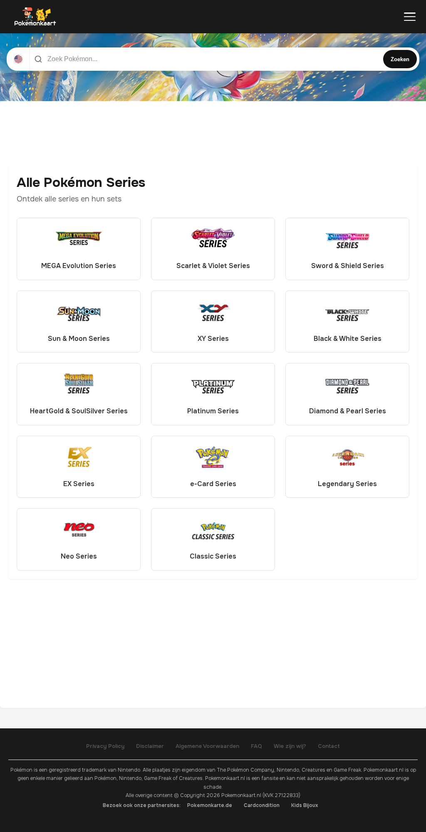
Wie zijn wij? (290, 746)
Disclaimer (150, 746)
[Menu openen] (410, 16)
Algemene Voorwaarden (207, 746)
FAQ (256, 746)
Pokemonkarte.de (209, 805)
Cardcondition (262, 805)
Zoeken (400, 59)
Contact (329, 746)
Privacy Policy (105, 746)
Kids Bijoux (304, 805)
